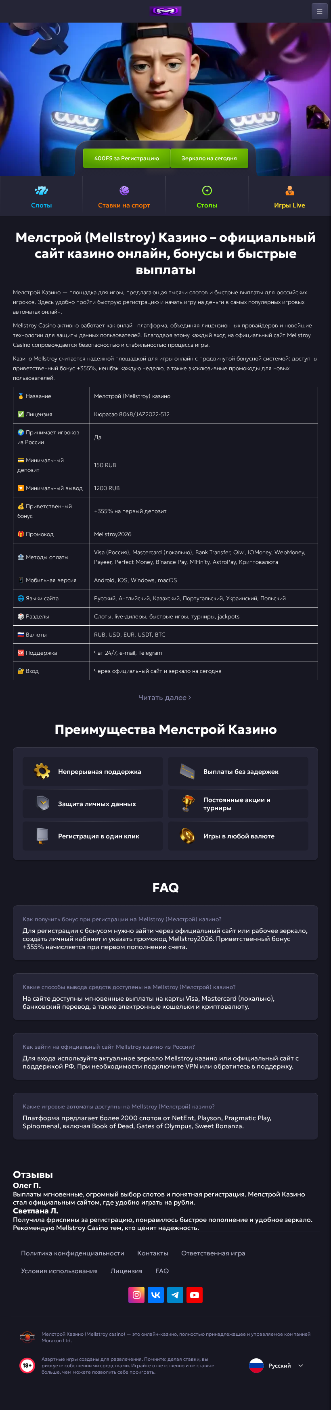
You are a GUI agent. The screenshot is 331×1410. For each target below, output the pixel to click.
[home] (165, 11)
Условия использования (59, 1271)
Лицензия (126, 1271)
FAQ (162, 1271)
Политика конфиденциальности (72, 1253)
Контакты (152, 1253)
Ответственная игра (213, 1253)
